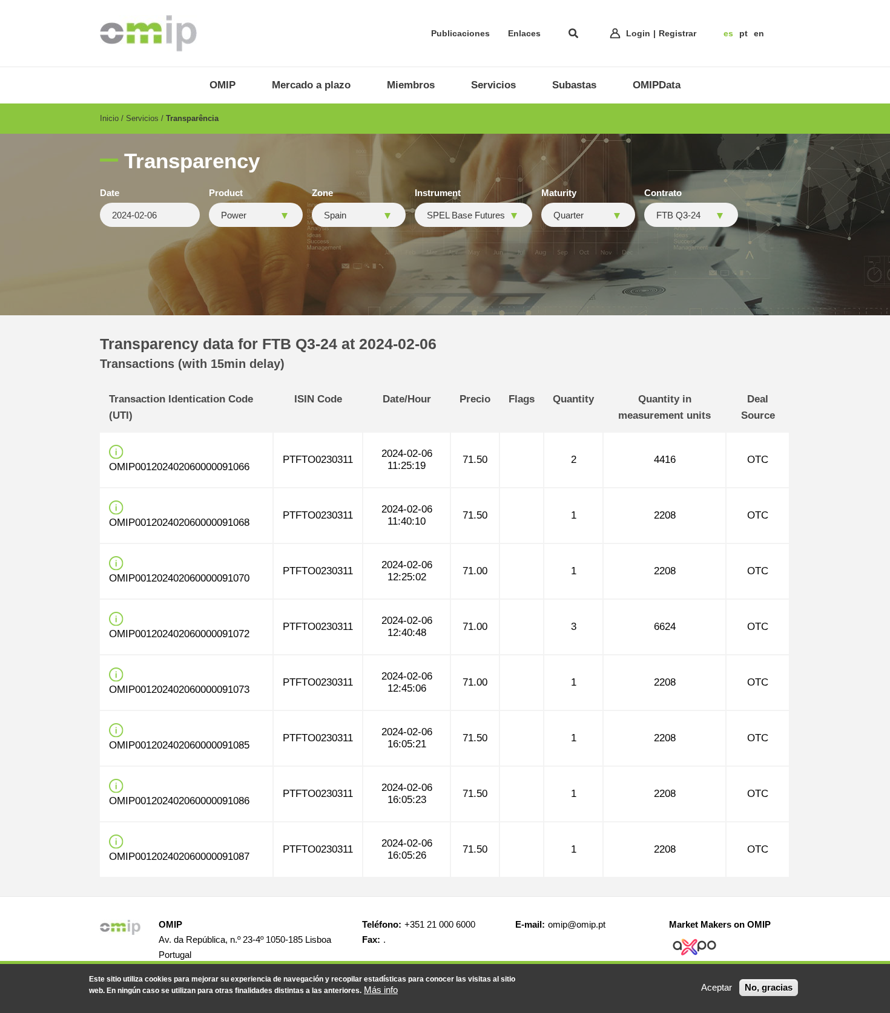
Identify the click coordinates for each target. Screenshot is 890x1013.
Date (109, 193)
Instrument (438, 193)
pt (743, 33)
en (759, 33)
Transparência (192, 118)
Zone (322, 193)
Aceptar (716, 987)
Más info (381, 990)
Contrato (663, 193)
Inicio (109, 118)
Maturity (558, 193)
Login (638, 33)
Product (226, 193)
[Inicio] (148, 33)
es (728, 33)
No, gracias (769, 987)
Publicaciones (460, 33)
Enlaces (524, 33)
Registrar (677, 33)
